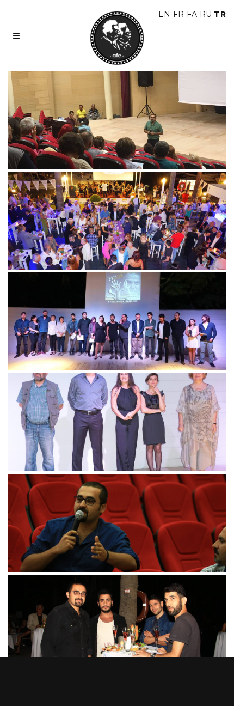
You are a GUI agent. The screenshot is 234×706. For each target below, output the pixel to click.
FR (178, 14)
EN (164, 14)
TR (220, 14)
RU (206, 14)
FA (192, 14)
